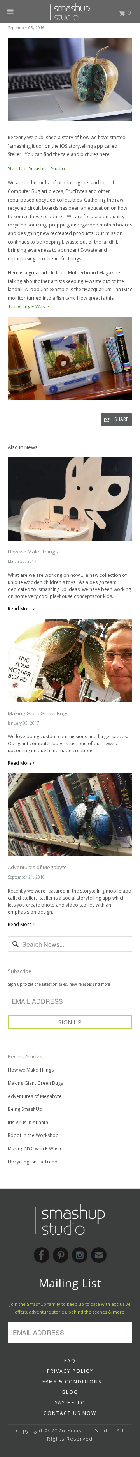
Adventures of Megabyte (37, 867)
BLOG (70, 1392)
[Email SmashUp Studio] (99, 1255)
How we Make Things (33, 551)
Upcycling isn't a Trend (33, 1161)
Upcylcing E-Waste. (29, 306)
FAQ (70, 1360)
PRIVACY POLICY (70, 1371)
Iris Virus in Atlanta (28, 1122)
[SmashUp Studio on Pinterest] (60, 1255)
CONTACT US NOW (70, 1413)
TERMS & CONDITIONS (70, 1381)
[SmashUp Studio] (70, 9)
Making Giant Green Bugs (38, 713)
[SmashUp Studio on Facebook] (41, 1255)
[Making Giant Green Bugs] (70, 704)
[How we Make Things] (70, 542)
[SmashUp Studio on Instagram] (80, 1255)
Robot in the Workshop (33, 1135)
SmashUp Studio (90, 1430)
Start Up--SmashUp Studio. (37, 168)
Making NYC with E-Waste (35, 1148)
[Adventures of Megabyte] (70, 858)
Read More (20, 608)
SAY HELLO (70, 1402)
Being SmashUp (25, 1109)
